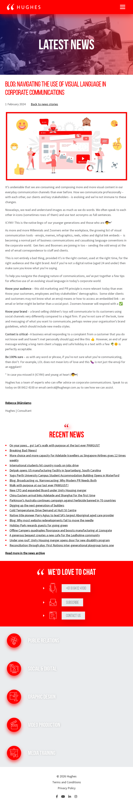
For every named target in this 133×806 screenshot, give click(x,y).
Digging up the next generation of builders (37, 505)
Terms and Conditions (66, 782)
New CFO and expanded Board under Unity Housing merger (48, 490)
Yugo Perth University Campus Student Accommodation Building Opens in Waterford (64, 475)
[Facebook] (57, 796)
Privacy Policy (67, 788)
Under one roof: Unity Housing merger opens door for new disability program (60, 540)
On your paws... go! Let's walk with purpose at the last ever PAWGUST (55, 445)
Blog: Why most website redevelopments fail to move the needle (52, 520)
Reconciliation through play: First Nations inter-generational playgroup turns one (62, 545)
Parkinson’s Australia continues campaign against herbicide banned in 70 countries (63, 500)
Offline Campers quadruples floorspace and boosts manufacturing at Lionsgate (61, 530)
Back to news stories (44, 104)
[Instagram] (75, 796)
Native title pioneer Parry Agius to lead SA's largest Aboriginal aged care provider (62, 515)
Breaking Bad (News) (23, 450)
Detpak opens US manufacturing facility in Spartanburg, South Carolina (55, 470)
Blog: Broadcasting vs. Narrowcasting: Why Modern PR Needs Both (53, 480)
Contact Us (73, 615)
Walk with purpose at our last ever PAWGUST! (39, 485)
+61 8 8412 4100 (76, 588)
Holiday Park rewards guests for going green (39, 525)
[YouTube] (63, 796)
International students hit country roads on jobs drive (44, 465)
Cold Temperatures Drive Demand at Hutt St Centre (43, 510)
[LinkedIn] (69, 796)
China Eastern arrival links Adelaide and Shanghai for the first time (52, 495)
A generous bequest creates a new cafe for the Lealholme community (55, 535)
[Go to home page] (23, 7)
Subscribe (72, 602)
